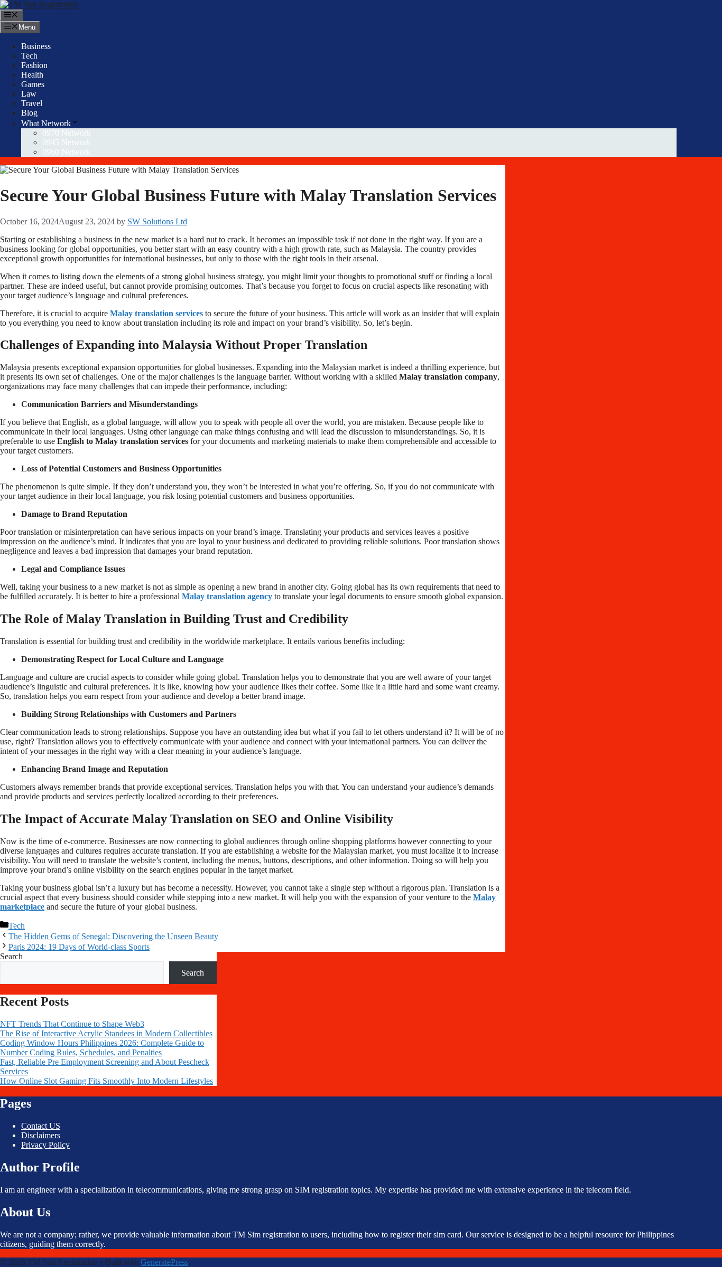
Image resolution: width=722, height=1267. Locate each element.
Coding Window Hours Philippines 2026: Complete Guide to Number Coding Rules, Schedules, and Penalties (102, 1047)
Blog (29, 112)
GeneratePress (164, 1261)
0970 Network (66, 132)
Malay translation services (156, 313)
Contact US (40, 1125)
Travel (31, 103)
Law (28, 93)
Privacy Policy (45, 1144)
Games (32, 84)
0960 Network (66, 151)
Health (32, 74)
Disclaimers (40, 1135)
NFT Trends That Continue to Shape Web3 (72, 1023)
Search (11, 956)
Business (36, 46)
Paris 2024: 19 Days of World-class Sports (79, 946)
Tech (29, 55)
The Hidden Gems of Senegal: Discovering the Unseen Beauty (113, 936)
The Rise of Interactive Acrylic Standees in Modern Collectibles (106, 1033)
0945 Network (66, 142)
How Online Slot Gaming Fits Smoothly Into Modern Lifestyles (106, 1080)
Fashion (34, 65)
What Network (46, 123)
